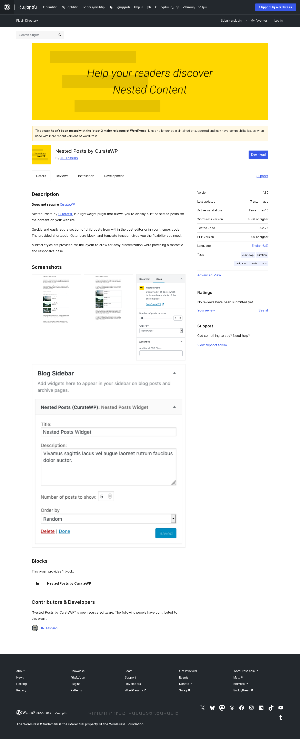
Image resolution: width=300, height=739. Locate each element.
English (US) (260, 245)
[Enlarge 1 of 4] (75, 280)
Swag (184, 690)
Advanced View (209, 275)
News (20, 677)
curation (262, 255)
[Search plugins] (60, 35)
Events (183, 677)
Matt (238, 677)
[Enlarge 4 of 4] (180, 369)
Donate (186, 683)
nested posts (259, 263)
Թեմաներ (78, 677)
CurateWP (67, 204)
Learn (128, 671)
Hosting (21, 683)
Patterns (76, 690)
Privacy (21, 690)
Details (41, 176)
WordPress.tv (136, 690)
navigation (241, 263)
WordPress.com (245, 671)
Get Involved (188, 671)
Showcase (78, 671)
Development (114, 176)
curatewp (248, 255)
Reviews (62, 176)
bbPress (240, 683)
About (20, 671)
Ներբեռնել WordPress (275, 7)
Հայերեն (61, 713)
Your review (206, 310)
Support (262, 176)
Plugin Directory (27, 20)
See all (263, 310)
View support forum (212, 345)
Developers (133, 683)
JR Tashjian (69, 158)
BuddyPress (243, 690)
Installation (86, 176)
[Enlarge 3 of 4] (180, 280)
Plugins (75, 683)
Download (258, 154)
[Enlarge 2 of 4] (128, 280)
